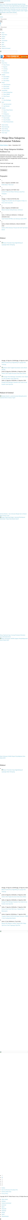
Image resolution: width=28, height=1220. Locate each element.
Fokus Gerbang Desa (7, 92)
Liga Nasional (6, 106)
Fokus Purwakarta (6, 130)
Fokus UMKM (6, 94)
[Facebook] (2, 1175)
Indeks (1, 17)
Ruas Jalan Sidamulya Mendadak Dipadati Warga (12, 4)
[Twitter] (2, 1177)
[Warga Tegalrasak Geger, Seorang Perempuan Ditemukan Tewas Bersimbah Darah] (14, 519)
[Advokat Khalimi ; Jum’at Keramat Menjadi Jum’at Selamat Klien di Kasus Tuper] (14, 397)
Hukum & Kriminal (6, 116)
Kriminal (4, 1205)
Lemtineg (5, 68)
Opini (3, 98)
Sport (3, 102)
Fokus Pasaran (6, 96)
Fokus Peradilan (6, 119)
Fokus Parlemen (6, 84)
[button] (1, 21)
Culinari (5, 112)
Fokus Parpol (6, 86)
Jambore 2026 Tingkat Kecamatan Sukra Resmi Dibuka (14, 373)
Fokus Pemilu (6, 88)
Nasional (5, 70)
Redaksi (3, 1188)
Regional (5, 66)
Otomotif (4, 1208)
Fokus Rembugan (7, 100)
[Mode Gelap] (0, 23)
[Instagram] (2, 1181)
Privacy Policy (5, 1193)
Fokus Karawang (5, 126)
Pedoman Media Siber (6, 1191)
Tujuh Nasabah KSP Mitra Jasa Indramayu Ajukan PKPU (14, 218)
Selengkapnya (4, 170)
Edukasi (3, 74)
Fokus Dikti (5, 78)
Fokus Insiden (6, 117)
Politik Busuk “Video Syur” (8, 184)
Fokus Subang (5, 128)
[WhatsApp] (2, 1185)
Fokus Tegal (4, 132)
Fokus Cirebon (5, 124)
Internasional (6, 72)
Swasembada (4, 90)
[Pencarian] (0, 25)
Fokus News (4, 63)
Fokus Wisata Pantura (8, 110)
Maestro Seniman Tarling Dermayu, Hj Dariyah (12, 209)
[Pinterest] (2, 1179)
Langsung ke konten (5, 1)
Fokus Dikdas (6, 76)
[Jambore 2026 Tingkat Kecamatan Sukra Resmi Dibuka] (15, 369)
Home (3, 61)
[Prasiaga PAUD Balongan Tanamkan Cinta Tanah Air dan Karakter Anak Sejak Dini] (15, 378)
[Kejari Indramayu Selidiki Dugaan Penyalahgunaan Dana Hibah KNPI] (14, 640)
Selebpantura (6, 114)
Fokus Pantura (6, 64)
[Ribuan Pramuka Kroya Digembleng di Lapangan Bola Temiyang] (15, 244)
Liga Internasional (7, 104)
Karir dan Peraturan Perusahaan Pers (10, 1189)
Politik (3, 82)
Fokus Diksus (6, 80)
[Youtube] (2, 1183)
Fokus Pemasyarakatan (8, 121)
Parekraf (3, 108)
